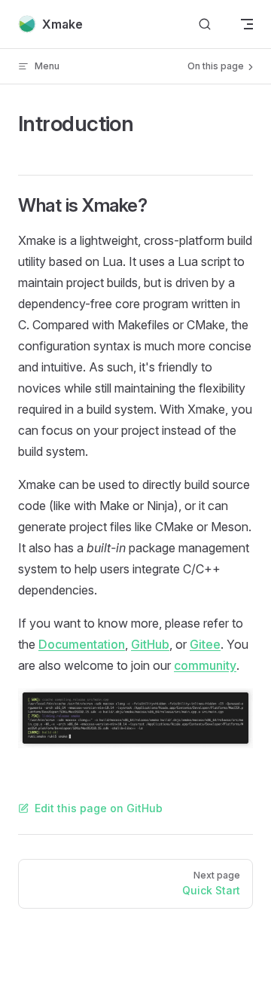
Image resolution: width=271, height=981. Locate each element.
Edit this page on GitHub (99, 808)
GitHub (150, 644)
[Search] (205, 24)
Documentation (81, 644)
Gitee (205, 644)
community (205, 665)
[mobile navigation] (247, 24)
